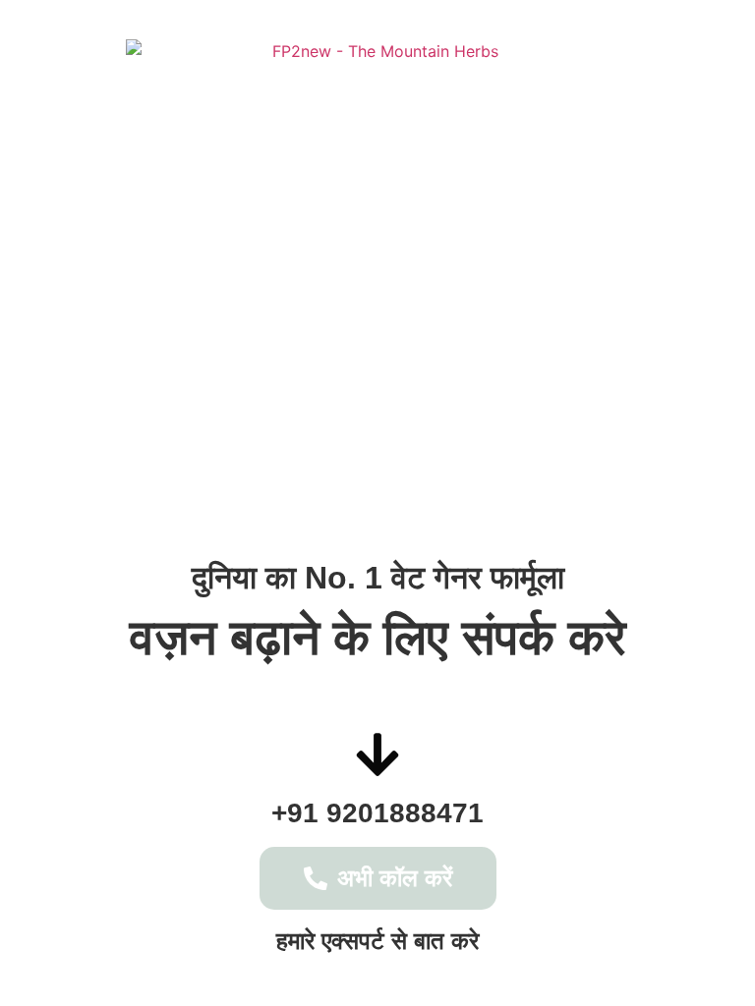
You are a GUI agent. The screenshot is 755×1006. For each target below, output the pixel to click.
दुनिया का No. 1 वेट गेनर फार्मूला (378, 577)
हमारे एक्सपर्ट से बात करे (377, 940)
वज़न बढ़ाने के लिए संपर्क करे (378, 637)
